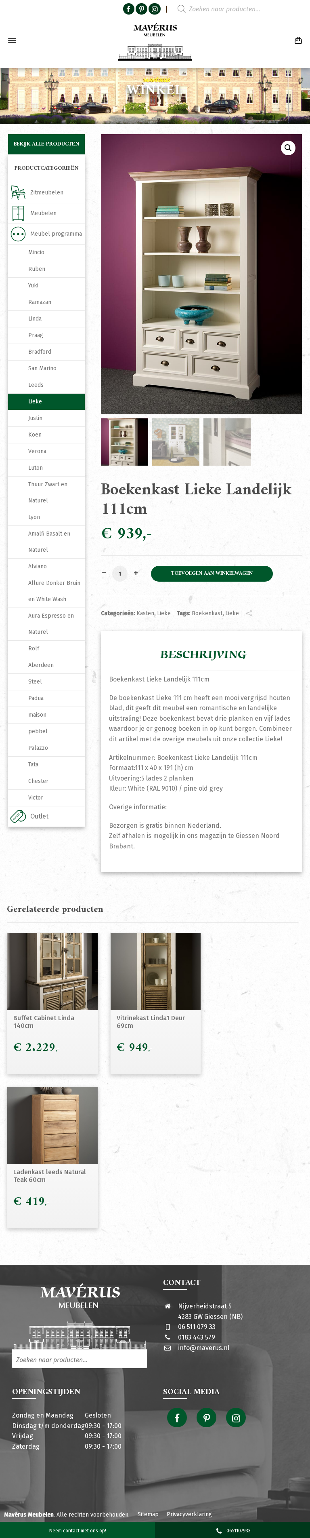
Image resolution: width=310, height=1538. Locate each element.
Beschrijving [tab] (203, 655)
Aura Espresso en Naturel (51, 623)
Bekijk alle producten (47, 144)
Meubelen (43, 213)
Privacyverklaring (189, 1514)
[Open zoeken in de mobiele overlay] (225, 9)
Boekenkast (207, 613)
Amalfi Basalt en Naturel (49, 541)
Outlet (39, 816)
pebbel (38, 731)
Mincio (36, 252)
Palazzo (38, 748)
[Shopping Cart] (296, 40)
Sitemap (148, 1514)
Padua (36, 698)
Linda (35, 318)
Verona (37, 451)
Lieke (164, 613)
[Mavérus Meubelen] (155, 40)
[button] (288, 148)
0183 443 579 (196, 1337)
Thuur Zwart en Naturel (47, 492)
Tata (33, 764)
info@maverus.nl (203, 1348)
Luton (35, 467)
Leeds (36, 385)
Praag (35, 335)
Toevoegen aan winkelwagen (212, 573)
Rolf (33, 648)
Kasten (145, 613)
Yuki (33, 285)
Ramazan (39, 302)
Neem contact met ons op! (77, 1531)
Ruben (36, 269)
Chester (38, 781)
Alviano (37, 566)
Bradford (39, 351)
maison (37, 714)
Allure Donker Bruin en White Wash (54, 591)
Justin (35, 418)
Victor (35, 797)
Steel (35, 681)
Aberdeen (41, 665)
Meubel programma (56, 233)
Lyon (34, 517)
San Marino (42, 368)
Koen (35, 434)
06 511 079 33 (197, 1327)
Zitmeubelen (46, 192)
